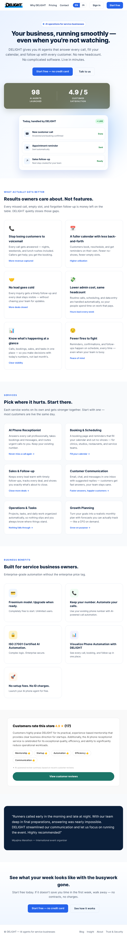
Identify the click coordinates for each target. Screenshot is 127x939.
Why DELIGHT (38, 5)
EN (76, 5)
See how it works (84, 908)
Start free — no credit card (52, 71)
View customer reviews (63, 776)
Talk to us (85, 71)
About (100, 931)
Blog (81, 931)
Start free (115, 5)
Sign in (97, 5)
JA (83, 5)
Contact (64, 5)
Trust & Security (114, 931)
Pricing (53, 5)
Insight (90, 931)
